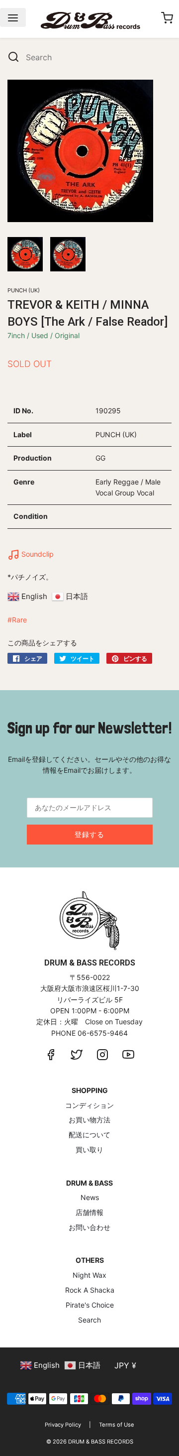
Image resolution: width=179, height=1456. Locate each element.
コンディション (89, 1105)
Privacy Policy (63, 1424)
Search (89, 1320)
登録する (89, 834)
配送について (89, 1134)
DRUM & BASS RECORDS (100, 1441)
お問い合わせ (89, 1227)
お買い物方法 (89, 1119)
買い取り (89, 1149)
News (90, 1197)
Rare (19, 619)
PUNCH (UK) (23, 290)
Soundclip (36, 554)
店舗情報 (89, 1212)
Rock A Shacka (89, 1290)
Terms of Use (116, 1424)
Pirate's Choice (90, 1305)
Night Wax (89, 1275)
